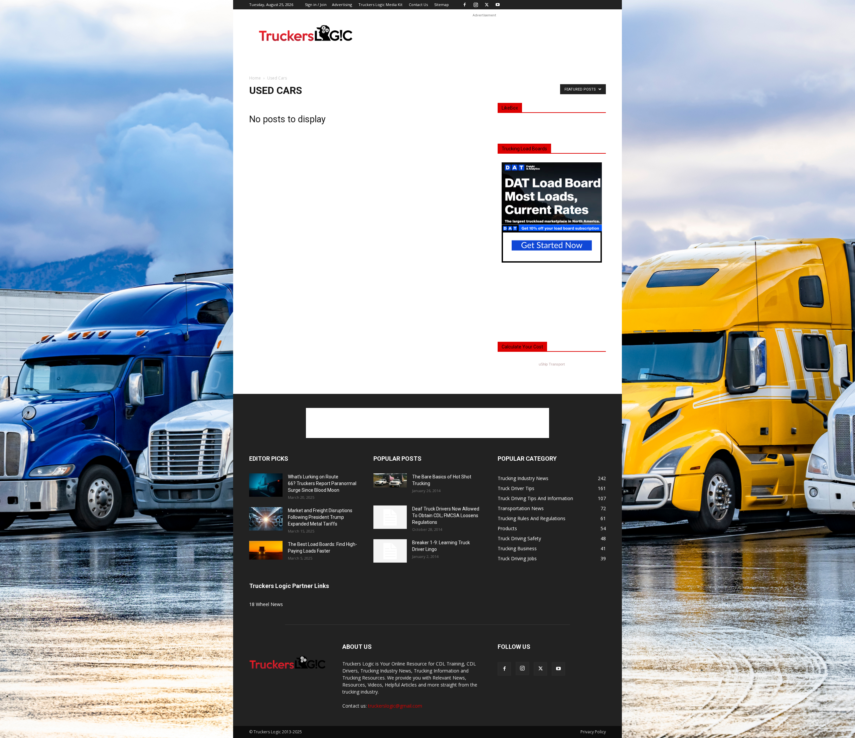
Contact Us (418, 4)
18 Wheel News (266, 604)
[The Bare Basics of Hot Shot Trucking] (390, 480)
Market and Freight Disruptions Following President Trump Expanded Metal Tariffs (320, 517)
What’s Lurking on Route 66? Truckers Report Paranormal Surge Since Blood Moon (322, 483)
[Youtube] (498, 4)
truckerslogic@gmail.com (395, 706)
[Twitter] (487, 4)
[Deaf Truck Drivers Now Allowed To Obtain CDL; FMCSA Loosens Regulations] (390, 517)
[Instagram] (476, 4)
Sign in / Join (316, 4)
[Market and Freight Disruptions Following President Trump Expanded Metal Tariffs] (266, 519)
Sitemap (441, 4)
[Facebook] (465, 4)
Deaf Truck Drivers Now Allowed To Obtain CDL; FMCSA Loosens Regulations (445, 515)
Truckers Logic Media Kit (380, 4)
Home (255, 78)
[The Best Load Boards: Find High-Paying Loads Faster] (266, 550)
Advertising (342, 4)
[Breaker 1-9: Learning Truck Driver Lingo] (390, 551)
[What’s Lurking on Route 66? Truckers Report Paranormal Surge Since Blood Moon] (266, 485)
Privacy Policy (593, 732)
